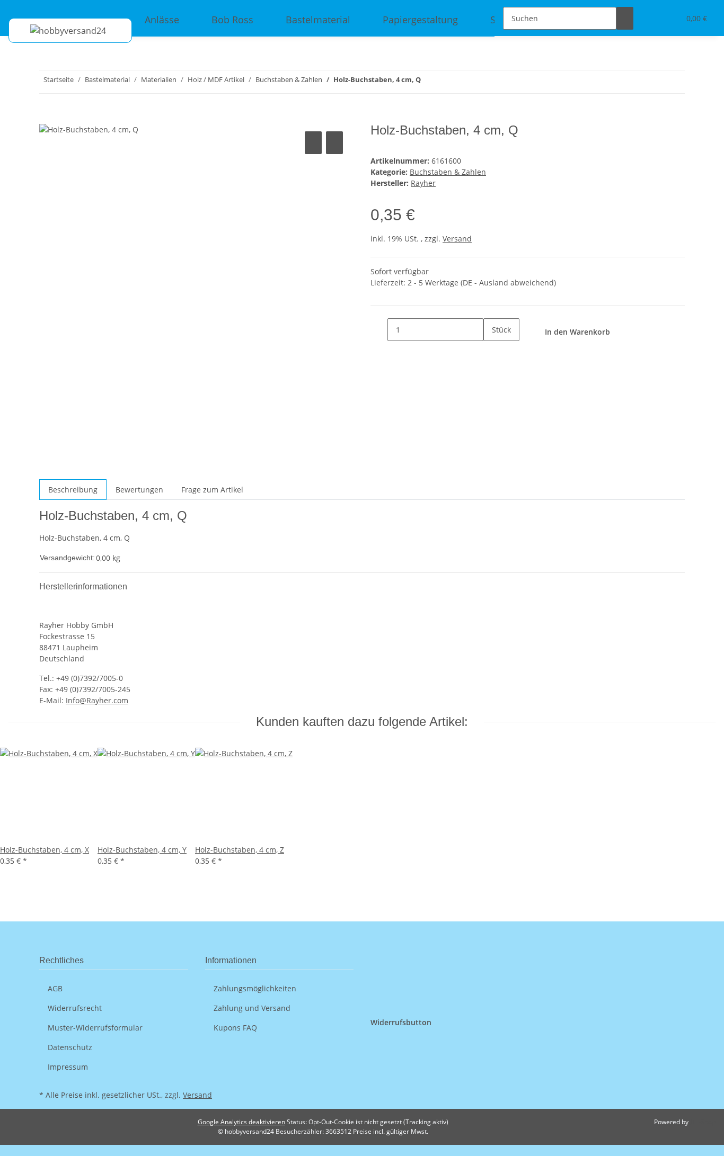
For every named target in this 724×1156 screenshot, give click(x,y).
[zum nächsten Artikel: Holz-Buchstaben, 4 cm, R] (429, 81)
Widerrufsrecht (75, 1008)
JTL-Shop (703, 1121)
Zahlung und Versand (252, 1008)
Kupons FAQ (235, 1028)
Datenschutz (70, 1047)
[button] (650, 18)
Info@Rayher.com (97, 700)
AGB (55, 988)
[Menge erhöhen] (491, 352)
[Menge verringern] (378, 329)
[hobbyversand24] (57, 30)
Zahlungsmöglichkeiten (255, 988)
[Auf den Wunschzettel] (334, 142)
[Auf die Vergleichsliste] (313, 142)
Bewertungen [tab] (139, 490)
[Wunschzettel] (667, 18)
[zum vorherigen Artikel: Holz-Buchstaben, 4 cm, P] (448, 81)
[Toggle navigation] (21, 9)
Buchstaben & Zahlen (448, 172)
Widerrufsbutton (400, 1022)
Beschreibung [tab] (73, 490)
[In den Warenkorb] (47, 117)
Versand (457, 239)
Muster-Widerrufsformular (95, 1028)
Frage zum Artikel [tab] (212, 490)
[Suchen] (624, 18)
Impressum (68, 1067)
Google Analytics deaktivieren (241, 1121)
